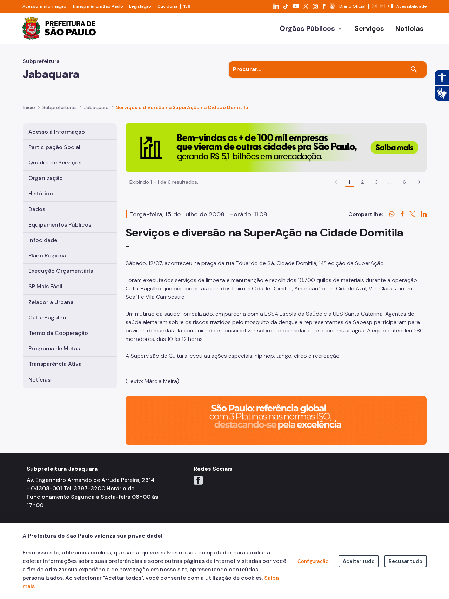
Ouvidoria (167, 6)
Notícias (39, 379)
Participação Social (54, 147)
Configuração (313, 561)
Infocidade (42, 240)
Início (29, 107)
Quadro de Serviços (54, 162)
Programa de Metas (54, 348)
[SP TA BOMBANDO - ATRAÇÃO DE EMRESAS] (276, 147)
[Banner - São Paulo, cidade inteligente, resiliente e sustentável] (276, 420)
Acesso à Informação (56, 131)
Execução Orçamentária (60, 271)
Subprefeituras (59, 107)
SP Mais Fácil (45, 286)
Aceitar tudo (359, 561)
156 (186, 6)
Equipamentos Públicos (59, 224)
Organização (45, 178)
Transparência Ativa (55, 364)
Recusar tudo (405, 561)
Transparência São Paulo (97, 6)
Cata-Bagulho (47, 317)
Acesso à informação (44, 6)
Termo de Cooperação (58, 333)
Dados (36, 209)
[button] (419, 182)
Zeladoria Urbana (51, 302)
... (390, 182)
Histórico (40, 193)
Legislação (140, 6)
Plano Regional (48, 255)
